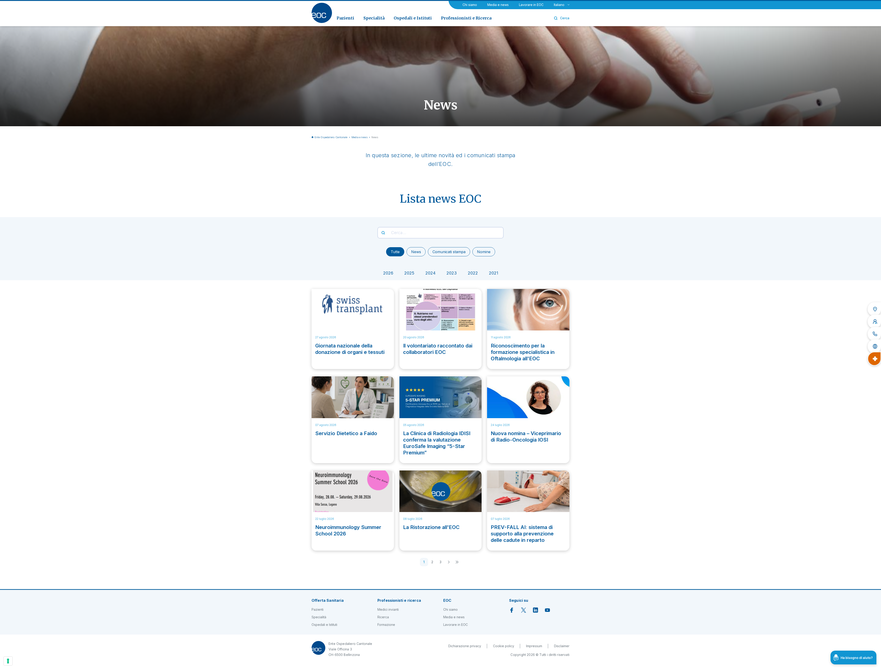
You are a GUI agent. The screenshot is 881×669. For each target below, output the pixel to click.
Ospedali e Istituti (324, 625)
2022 (473, 273)
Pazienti (317, 609)
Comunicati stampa (449, 251)
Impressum (534, 646)
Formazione (386, 625)
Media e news (498, 5)
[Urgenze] (874, 359)
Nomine (484, 251)
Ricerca (383, 617)
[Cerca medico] (874, 321)
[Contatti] (874, 334)
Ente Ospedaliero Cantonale (331, 137)
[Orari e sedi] (874, 309)
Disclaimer (561, 646)
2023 (451, 273)
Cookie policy (503, 646)
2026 (388, 273)
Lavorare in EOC (531, 5)
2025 (409, 273)
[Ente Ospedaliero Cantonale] (322, 13)
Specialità (319, 617)
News (416, 251)
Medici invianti (388, 609)
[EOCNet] (874, 346)
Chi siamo (470, 5)
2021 (493, 273)
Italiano (559, 5)
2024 (430, 273)
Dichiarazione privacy (464, 646)
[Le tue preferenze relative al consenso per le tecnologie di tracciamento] (8, 661)
